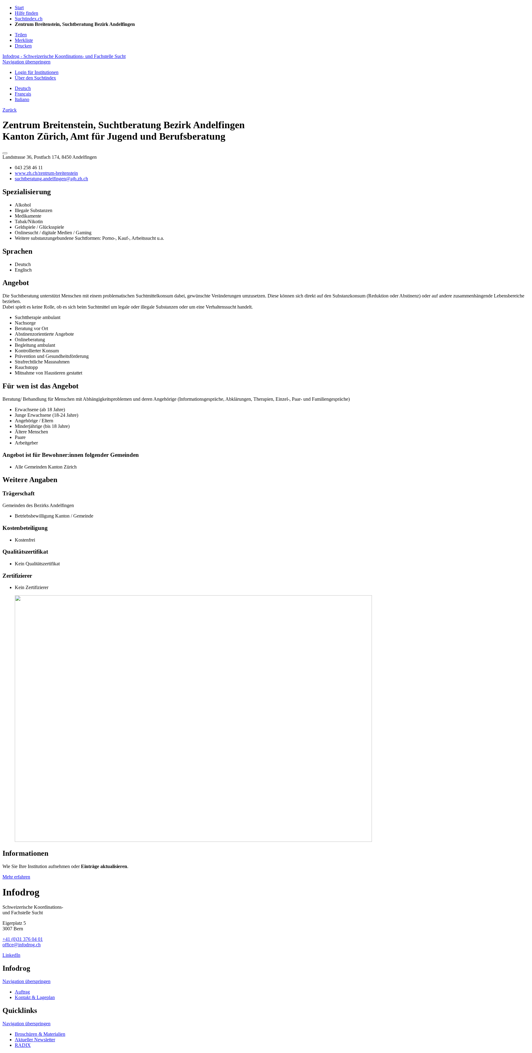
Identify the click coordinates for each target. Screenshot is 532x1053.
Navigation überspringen (26, 61)
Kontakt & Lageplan (35, 997)
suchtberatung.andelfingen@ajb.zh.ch (51, 178)
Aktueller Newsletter (35, 1039)
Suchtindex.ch (28, 18)
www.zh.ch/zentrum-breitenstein (46, 173)
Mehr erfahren (16, 876)
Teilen (21, 34)
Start (19, 7)
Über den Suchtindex (35, 77)
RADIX (23, 1045)
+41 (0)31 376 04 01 (22, 939)
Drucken (23, 45)
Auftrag (22, 991)
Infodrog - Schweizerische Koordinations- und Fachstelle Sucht (64, 56)
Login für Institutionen (36, 72)
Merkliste (24, 40)
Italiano (22, 99)
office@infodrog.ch (21, 944)
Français (23, 93)
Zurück (9, 110)
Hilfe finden (26, 13)
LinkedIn (11, 955)
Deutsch (23, 88)
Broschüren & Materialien (40, 1034)
